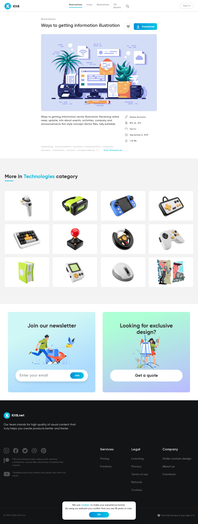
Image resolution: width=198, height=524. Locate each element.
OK (99, 515)
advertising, (47, 147)
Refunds (136, 482)
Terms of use (139, 474)
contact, (71, 150)
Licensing (137, 458)
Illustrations (48, 19)
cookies (85, 505)
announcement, (63, 147)
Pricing (104, 458)
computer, (107, 147)
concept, (46, 150)
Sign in (186, 6)
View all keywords (112, 150)
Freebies (106, 466)
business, (78, 147)
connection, (59, 150)
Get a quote (146, 375)
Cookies (136, 490)
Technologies (39, 176)
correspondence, (86, 150)
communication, (93, 147)
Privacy (136, 466)
